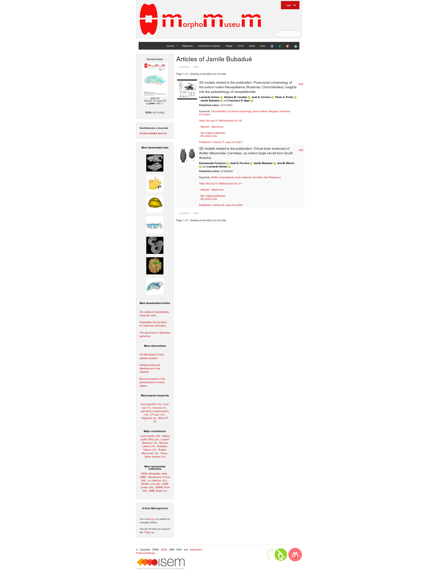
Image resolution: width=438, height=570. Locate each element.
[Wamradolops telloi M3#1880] (154, 162)
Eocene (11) (159, 407)
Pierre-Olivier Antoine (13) (156, 454)
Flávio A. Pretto (284, 97)
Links (262, 45)
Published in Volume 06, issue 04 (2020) (221, 205)
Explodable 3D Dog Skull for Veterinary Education (153, 323)
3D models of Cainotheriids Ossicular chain (154, 313)
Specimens (217, 126)
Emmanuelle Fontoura (212, 163)
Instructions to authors (209, 45)
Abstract (205, 126)
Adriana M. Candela (235, 97)
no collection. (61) (157, 480)
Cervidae (257, 177)
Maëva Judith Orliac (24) (155, 437)
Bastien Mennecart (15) (154, 451)
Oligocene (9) (148, 418)
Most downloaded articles (155, 303)
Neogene (274, 111)
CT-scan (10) (157, 414)
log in (153, 519)
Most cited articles (155, 345)
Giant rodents (260, 111)
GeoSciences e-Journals (154, 128)
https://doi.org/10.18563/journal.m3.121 (220, 183)
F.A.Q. (240, 45)
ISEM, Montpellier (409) (154, 473)
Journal (170, 45)
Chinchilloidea (218, 111)
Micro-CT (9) (160, 419)
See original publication (213, 132)
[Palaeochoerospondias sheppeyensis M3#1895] (154, 265)
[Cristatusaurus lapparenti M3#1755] (154, 286)
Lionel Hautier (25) (150, 436)
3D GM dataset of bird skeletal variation (152, 356)
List (165, 133)
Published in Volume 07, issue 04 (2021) (221, 142)
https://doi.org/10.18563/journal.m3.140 (220, 120)
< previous (183, 66)
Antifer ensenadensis (222, 177)
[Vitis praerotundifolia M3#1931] (154, 245)
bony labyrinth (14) (151, 404)
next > (197, 66)
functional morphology (240, 111)
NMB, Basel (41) (158, 490)
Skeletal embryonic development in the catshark (150, 368)
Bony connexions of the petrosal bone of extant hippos (152, 382)
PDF (301, 84)
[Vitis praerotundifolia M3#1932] (154, 203)
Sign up (150, 532)
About (252, 45)
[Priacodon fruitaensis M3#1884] (154, 183)
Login (288, 5)
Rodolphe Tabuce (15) (155, 447)
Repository (187, 45)
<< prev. (150, 103)
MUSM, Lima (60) (150, 483)
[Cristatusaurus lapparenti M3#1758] (154, 224)
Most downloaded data (154, 147)
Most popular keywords (155, 395)
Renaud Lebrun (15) (155, 444)
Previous (144, 133)
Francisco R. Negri (239, 100)
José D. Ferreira (261, 97)
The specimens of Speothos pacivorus (155, 334)
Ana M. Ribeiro (285, 163)
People (229, 45)
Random (153, 133)
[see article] (187, 89)
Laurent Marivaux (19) (155, 440)
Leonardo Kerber (209, 97)
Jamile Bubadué (210, 100)
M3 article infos (209, 136)
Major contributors (155, 431)
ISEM (164, 549)
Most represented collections (154, 467)
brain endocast (243, 177)
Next (160, 133)
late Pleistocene (272, 177)
